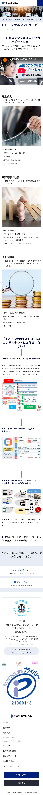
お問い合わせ (21, 774)
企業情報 (6, 727)
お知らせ (6, 745)
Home (3, 19)
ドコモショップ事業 (8, 737)
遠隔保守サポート (9, 756)
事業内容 (10, 19)
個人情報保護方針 (9, 751)
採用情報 (21, 783)
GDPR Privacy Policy (11, 766)
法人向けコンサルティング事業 (24, 19)
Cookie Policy (8, 761)
